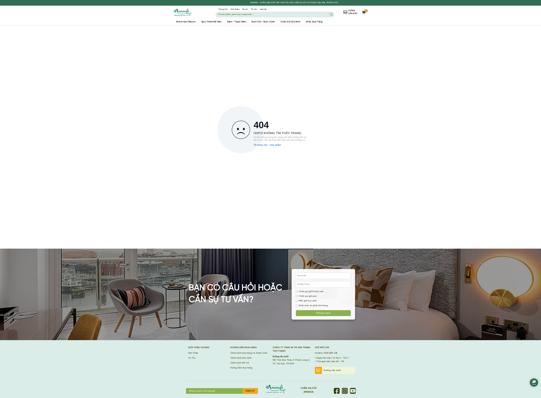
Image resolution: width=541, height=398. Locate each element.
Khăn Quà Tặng (314, 22)
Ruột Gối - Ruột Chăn (263, 22)
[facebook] (337, 391)
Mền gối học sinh (308, 301)
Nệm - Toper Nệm (236, 22)
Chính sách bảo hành (241, 358)
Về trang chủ (261, 145)
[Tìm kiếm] (331, 14)
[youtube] (353, 391)
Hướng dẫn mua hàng (241, 368)
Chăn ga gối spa (308, 296)
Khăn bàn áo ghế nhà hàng (313, 305)
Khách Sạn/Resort (186, 22)
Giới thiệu (235, 9)
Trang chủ (223, 9)
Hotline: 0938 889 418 (326, 353)
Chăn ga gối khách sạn (311, 291)
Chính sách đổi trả (239, 363)
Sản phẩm (275, 145)
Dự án (245, 9)
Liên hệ (263, 9)
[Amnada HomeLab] (185, 12)
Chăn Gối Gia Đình (290, 22)
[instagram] (345, 391)
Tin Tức (191, 358)
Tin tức (254, 9)
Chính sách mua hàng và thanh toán (248, 353)
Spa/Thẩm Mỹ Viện (211, 22)
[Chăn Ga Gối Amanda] (276, 389)
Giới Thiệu (193, 353)
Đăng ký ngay (323, 313)
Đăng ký (250, 391)
